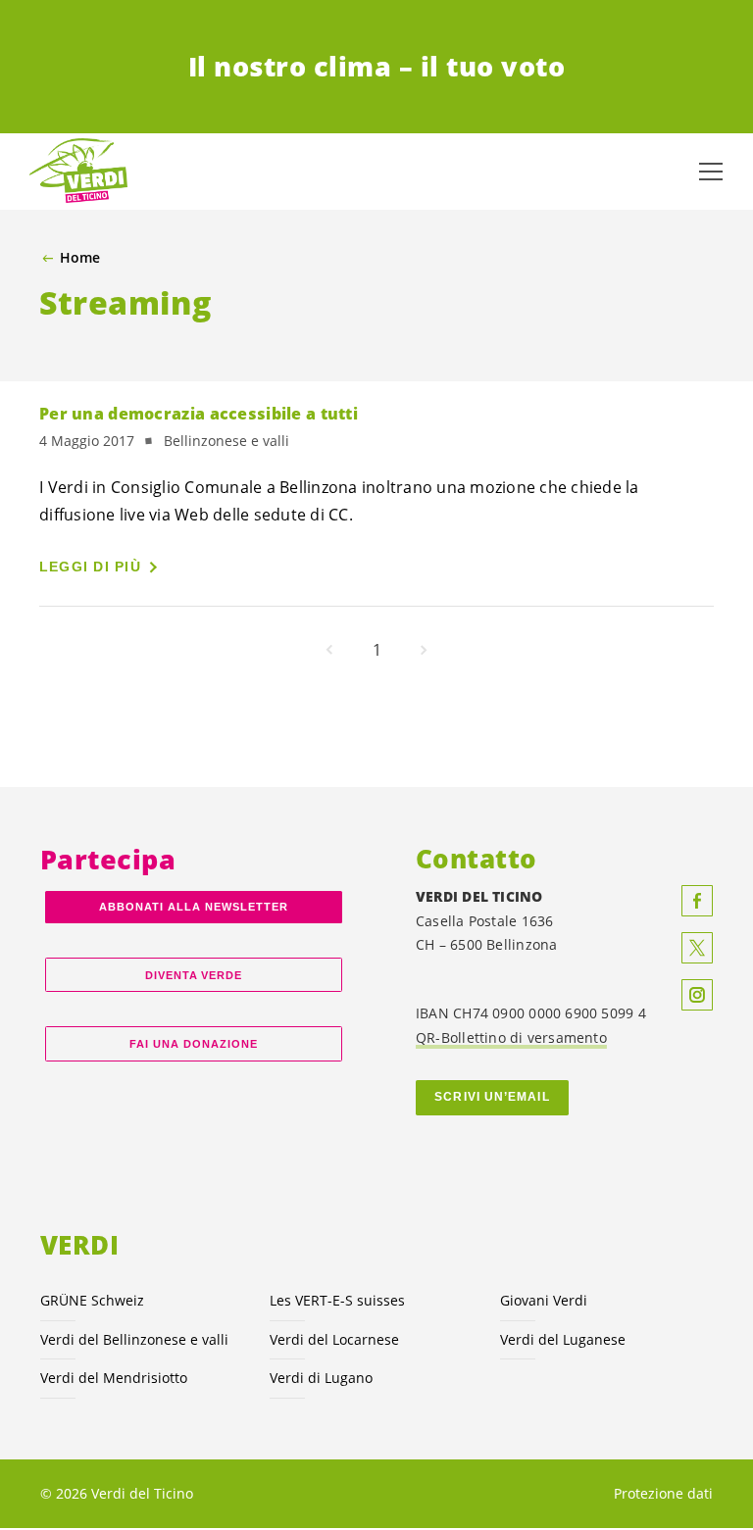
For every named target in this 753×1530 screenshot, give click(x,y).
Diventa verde (194, 975)
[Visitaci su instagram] (697, 995)
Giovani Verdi (543, 1300)
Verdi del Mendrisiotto (113, 1377)
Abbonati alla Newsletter (193, 907)
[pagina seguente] (423, 650)
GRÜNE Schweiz (92, 1300)
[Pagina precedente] (329, 650)
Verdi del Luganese (563, 1339)
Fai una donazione (193, 1044)
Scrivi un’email (491, 1097)
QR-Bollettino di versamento (511, 1037)
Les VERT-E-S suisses (337, 1300)
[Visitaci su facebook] (697, 900)
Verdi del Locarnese (334, 1339)
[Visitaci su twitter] (697, 947)
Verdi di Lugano (321, 1377)
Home (80, 258)
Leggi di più (90, 566)
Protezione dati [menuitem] (663, 1493)
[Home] (78, 171)
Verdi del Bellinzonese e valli (134, 1339)
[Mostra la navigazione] (711, 171)
